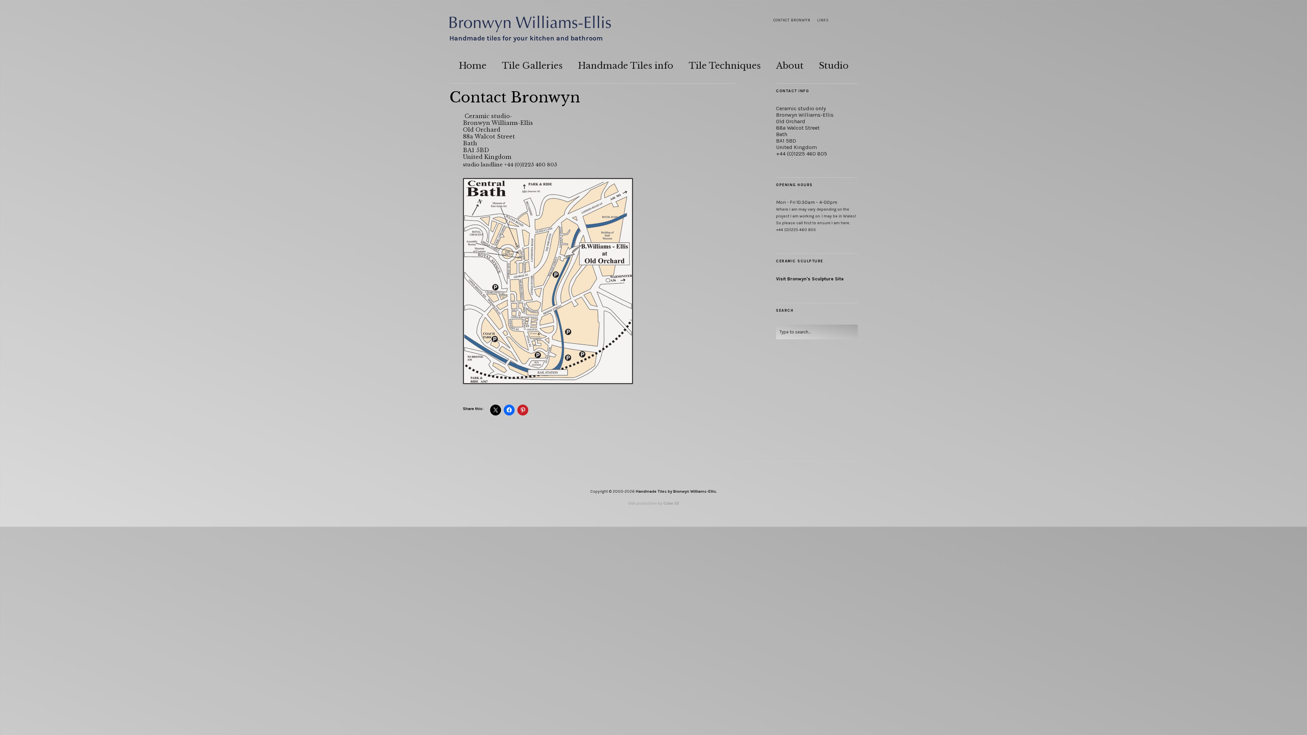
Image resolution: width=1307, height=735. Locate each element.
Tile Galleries (532, 65)
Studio (834, 65)
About (790, 65)
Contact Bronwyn (791, 20)
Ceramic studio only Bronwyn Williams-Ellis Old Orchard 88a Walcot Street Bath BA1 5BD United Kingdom (805, 127)
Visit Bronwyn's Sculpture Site (810, 279)
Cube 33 (671, 503)
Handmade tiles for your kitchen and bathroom (526, 38)
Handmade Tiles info (625, 65)
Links (823, 20)
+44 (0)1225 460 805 (801, 153)
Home (472, 65)
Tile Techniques (725, 65)
